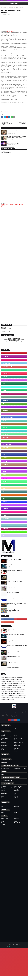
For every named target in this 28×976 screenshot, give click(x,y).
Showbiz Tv (3, 749)
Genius (4, 471)
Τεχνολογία (16, 744)
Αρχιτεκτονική (4, 793)
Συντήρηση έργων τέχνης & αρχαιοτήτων (6, 788)
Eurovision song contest (5, 751)
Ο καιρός (3, 822)
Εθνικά (15, 819)
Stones (4, 515)
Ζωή (15, 736)
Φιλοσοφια (5, 437)
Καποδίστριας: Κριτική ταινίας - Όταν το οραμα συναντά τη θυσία (17, 131)
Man (4, 498)
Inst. (4, 484)
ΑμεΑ (4, 353)
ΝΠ (3, 407)
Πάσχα (4, 420)
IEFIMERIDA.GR (10, 31)
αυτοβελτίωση (6, 363)
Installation (16, 799)
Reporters (5, 508)
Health (4, 474)
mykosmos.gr (14, 343)
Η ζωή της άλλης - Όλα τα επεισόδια (14, 570)
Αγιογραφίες (3, 206)
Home (10, 944)
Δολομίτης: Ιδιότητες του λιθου (13, 575)
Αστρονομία (6, 359)
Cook (4, 451)
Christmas (5, 447)
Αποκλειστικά (6, 356)
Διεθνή (2, 821)
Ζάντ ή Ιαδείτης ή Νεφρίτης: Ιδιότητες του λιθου (17, 598)
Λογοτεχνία (6, 397)
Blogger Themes (11, 946)
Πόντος (15, 821)
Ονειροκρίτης (6, 413)
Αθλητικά (3, 824)
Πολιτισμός (5, 427)
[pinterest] (20, 619)
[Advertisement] (14, 192)
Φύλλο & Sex (3, 739)
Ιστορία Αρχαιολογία (18, 786)
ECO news (5, 457)
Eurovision (5, 464)
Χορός (2, 796)
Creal (4, 454)
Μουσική (3, 794)
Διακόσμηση (6, 370)
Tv (7, 7)
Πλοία (2, 806)
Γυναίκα (15, 812)
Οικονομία (5, 410)
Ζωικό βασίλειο (17, 746)
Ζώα (4, 383)
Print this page (4, 762)
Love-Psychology (7, 495)
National (5, 501)
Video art (16, 797)
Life (4, 491)
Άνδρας (2, 812)
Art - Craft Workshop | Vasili (6, 780)
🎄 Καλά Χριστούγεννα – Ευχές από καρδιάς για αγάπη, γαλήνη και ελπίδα (16, 610)
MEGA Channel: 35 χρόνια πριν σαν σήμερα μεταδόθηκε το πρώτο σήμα (16, 142)
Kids (4, 488)
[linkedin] (18, 720)
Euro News (5, 461)
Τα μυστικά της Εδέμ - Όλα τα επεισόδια (15, 564)
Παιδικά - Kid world (4, 744)
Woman (4, 532)
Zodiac (4, 535)
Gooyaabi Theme (23, 946)
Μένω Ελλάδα (6, 400)
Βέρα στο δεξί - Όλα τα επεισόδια (14, 559)
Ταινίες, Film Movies (5, 768)
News (4, 505)
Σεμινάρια (5, 434)
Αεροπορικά (16, 806)
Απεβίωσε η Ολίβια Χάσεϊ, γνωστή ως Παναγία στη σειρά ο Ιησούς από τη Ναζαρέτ (16, 137)
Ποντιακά (5, 430)
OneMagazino (14, 3)
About (13, 944)
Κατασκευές (6, 393)
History (5, 478)
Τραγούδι (16, 796)
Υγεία (2, 741)
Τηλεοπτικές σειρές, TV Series (20, 768)
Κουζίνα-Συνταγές (4, 738)
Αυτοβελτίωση (17, 745)
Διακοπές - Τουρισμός (18, 742)
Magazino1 (4, 14)
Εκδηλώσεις (5, 373)
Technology (6, 518)
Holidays (5, 481)
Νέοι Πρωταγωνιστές (18, 792)
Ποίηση (2, 792)
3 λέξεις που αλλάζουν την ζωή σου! (14, 581)
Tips (4, 522)
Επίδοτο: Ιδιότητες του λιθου (13, 592)
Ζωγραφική (5, 386)
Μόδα (4, 403)
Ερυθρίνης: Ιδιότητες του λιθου (13, 586)
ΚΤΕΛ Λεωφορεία (4, 805)
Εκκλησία (5, 376)
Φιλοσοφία (3, 735)
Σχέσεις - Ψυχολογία (18, 738)
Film (2, 693)
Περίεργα (5, 424)
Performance (3, 797)
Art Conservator (7, 444)
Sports (4, 511)
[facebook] (7, 619)
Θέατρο (15, 793)
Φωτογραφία (6, 440)
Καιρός (4, 390)
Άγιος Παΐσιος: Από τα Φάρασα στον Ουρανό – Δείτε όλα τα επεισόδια (17, 604)
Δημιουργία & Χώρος (8, 366)
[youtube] (7, 622)
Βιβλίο (15, 794)
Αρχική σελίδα (3, 7)
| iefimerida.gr (7, 111)
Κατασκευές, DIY (17, 787)
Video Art (5, 528)
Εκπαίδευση (6, 380)
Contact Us (18, 944)
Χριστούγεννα (4, 745)
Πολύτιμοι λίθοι (17, 734)
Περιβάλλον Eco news (18, 822)
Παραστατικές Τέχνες (8, 417)
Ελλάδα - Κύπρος (4, 818)
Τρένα (15, 805)
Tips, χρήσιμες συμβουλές (6, 736)
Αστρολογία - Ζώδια (18, 739)
